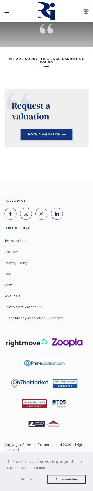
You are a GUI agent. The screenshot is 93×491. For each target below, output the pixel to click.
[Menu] (7, 11)
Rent (9, 285)
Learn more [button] (37, 468)
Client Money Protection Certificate (34, 318)
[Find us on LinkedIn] (57, 214)
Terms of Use (15, 241)
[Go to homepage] (46, 3)
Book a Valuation (44, 134)
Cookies (11, 252)
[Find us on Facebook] (10, 214)
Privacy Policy (16, 263)
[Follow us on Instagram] (26, 214)
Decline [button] (27, 479)
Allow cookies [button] (66, 479)
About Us (12, 296)
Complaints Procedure (23, 307)
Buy (8, 274)
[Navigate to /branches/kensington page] (86, 11)
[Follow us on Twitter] (41, 214)
